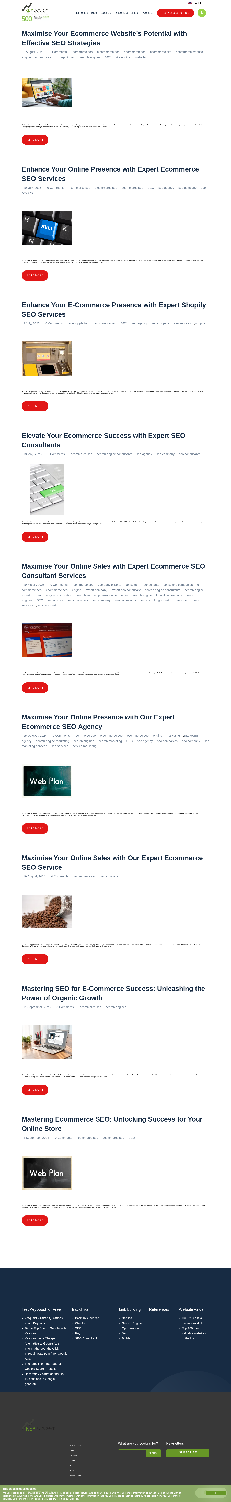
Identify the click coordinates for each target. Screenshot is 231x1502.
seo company (187, 187)
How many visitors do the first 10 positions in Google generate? (44, 1379)
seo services (182, 323)
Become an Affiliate (127, 12)
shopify (200, 323)
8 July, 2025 (31, 323)
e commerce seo (108, 52)
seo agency (166, 187)
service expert (46, 605)
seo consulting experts (155, 600)
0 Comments (59, 52)
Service (127, 1318)
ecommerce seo (135, 52)
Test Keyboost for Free (175, 12)
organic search (45, 57)
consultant (132, 584)
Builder (126, 1338)
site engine (123, 57)
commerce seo (83, 52)
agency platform (79, 323)
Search (153, 1453)
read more (35, 139)
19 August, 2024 (34, 876)
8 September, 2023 (36, 1137)
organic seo (67, 57)
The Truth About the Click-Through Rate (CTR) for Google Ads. (46, 1353)
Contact (148, 12)
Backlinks (80, 1309)
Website (140, 57)
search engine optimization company (157, 595)
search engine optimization (54, 595)
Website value (191, 1309)
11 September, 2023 (37, 1007)
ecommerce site (160, 52)
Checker (80, 1323)
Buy (77, 1333)
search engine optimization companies (102, 595)
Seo (124, 1333)
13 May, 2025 (32, 454)
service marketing (85, 746)
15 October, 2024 (35, 735)
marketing (173, 735)
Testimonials (80, 12)
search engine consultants (114, 454)
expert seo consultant (126, 590)
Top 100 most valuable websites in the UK (194, 1333)
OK (216, 1493)
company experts (109, 584)
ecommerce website (189, 52)
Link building (130, 1309)
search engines (90, 57)
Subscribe (188, 1452)
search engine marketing (52, 741)
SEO (108, 57)
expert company (96, 590)
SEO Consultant (86, 1338)
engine (26, 57)
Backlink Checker (87, 1318)
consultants (151, 584)
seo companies (77, 600)
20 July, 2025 (32, 187)
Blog (94, 12)
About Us (105, 12)
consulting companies (178, 584)
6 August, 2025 (33, 52)
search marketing (110, 741)
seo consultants (189, 454)
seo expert (182, 600)
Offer (72, 1450)
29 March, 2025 (34, 584)
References (159, 1309)
